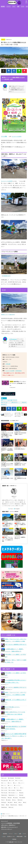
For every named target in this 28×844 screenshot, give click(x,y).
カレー (15, 783)
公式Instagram (13, 339)
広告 (25, 836)
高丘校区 (11, 807)
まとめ (4, 836)
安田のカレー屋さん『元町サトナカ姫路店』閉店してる (15, 661)
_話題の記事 (5, 780)
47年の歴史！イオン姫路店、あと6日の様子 (15, 655)
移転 (16, 802)
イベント (8, 6)
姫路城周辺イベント (17, 402)
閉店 (25, 802)
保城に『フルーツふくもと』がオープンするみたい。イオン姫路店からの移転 (15, 640)
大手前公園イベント (7, 402)
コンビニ (4, 785)
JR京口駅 (4, 778)
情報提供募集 (20, 836)
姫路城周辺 (5, 795)
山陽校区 (16, 797)
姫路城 (22, 792)
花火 (21, 802)
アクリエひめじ (20, 780)
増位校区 (19, 790)
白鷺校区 (4, 404)
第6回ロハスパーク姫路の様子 (8, 314)
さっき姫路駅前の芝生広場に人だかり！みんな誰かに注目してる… (15, 681)
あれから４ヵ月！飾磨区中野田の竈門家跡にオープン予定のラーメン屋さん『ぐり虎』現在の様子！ (13, 736)
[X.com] (10, 508)
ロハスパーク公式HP (16, 136)
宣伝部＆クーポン (11, 836)
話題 (18, 6)
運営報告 (14, 839)
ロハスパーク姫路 (6, 400)
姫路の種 (11, 841)
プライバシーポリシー (6, 829)
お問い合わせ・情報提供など (8, 825)
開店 (3, 804)
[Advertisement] (14, 23)
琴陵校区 (4, 802)
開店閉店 (3, 6)
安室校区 (4, 797)
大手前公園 (7, 363)
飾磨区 (21, 804)
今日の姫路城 (12, 790)
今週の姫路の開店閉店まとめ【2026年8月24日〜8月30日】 (15, 727)
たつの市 (12, 780)
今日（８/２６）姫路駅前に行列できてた (16, 644)
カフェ (10, 783)
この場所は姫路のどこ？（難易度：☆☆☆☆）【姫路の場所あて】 (14, 650)
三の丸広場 (5, 790)
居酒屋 (10, 797)
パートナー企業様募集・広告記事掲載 (10, 823)
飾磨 (8, 804)
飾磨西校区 (5, 807)
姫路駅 (24, 402)
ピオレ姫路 (5, 787)
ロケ (22, 787)
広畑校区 (9, 800)
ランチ (11, 787)
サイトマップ (4, 821)
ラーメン (17, 787)
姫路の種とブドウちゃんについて (9, 827)
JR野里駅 (18, 778)
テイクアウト (18, 785)
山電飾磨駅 (23, 797)
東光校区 (20, 800)
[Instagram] (17, 508)
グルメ (13, 6)
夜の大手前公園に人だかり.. (12, 707)
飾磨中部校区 (14, 804)
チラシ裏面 (4, 136)
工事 (3, 800)
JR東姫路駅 (11, 778)
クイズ (22, 6)
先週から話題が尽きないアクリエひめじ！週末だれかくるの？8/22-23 (15, 713)
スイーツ (10, 785)
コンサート (22, 783)
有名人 (14, 800)
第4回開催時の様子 (6, 275)
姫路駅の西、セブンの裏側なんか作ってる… (15, 701)
